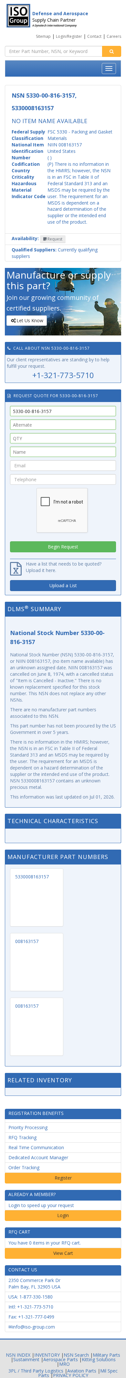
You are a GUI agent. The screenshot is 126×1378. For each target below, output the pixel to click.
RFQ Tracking (22, 1137)
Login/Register (69, 36)
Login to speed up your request (41, 1205)
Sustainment (26, 1359)
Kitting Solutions (99, 1359)
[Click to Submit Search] (111, 51)
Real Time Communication (36, 1147)
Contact (94, 36)
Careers (114, 36)
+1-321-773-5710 (63, 375)
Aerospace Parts (60, 1359)
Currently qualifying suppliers (55, 253)
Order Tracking (23, 1167)
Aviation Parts (81, 1371)
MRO (64, 1364)
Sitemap (43, 36)
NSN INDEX (18, 1355)
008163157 (26, 941)
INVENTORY (47, 1355)
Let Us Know (29, 320)
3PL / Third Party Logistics (35, 1371)
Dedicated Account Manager (38, 1157)
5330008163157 (32, 877)
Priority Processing (27, 1127)
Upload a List (63, 585)
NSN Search (76, 1355)
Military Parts (106, 1355)
